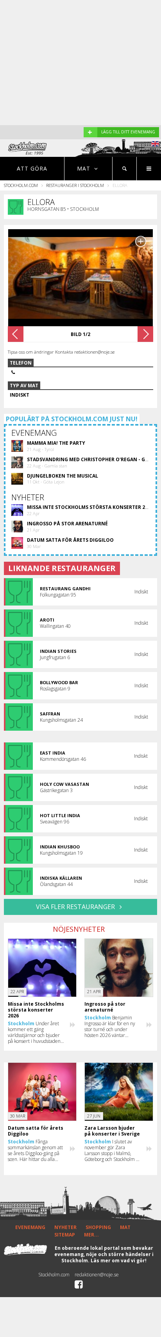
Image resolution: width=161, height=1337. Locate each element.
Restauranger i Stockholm (75, 185)
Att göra (32, 168)
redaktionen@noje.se (97, 1274)
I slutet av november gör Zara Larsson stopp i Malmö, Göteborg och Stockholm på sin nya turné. (112, 1150)
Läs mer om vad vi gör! (119, 1260)
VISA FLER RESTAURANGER (76, 906)
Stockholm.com (21, 185)
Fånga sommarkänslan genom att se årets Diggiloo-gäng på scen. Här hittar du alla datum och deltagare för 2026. (35, 1150)
